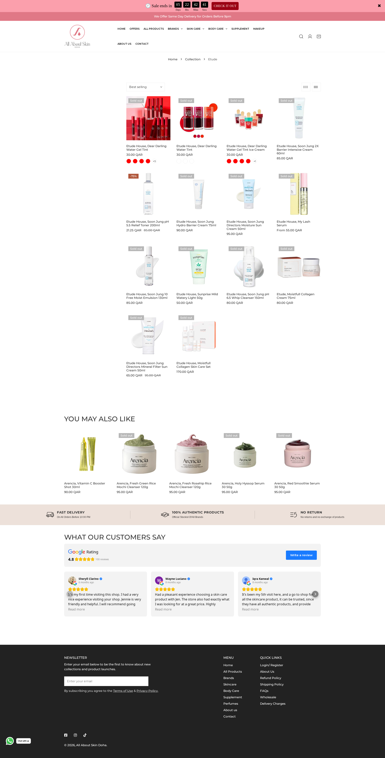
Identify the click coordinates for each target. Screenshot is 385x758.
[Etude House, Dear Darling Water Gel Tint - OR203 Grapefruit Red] (141, 161)
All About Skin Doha (91, 745)
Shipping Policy (272, 684)
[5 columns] (316, 87)
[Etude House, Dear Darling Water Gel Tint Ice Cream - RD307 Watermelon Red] (248, 161)
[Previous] (52, 457)
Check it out (225, 6)
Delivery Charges (273, 703)
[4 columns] (306, 87)
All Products (232, 671)
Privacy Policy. (147, 691)
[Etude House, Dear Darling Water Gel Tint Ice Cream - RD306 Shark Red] (241, 161)
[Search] (301, 36)
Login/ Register (271, 665)
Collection (193, 59)
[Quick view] (162, 135)
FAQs (264, 691)
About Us (267, 671)
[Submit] (143, 681)
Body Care (231, 691)
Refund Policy (270, 678)
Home (172, 59)
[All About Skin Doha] (77, 36)
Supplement (232, 697)
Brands (228, 678)
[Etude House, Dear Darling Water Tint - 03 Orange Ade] (191, 161)
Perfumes (230, 703)
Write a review (301, 555)
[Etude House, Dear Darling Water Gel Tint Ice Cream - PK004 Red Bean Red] (235, 161)
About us (230, 710)
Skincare (229, 684)
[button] (318, 36)
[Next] (332, 457)
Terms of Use (123, 691)
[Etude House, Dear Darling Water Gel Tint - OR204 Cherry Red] (148, 161)
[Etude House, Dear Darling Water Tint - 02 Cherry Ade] (185, 161)
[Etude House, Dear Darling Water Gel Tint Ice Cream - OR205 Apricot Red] (229, 161)
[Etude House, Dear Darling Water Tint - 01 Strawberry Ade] (178, 161)
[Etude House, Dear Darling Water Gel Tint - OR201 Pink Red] (135, 161)
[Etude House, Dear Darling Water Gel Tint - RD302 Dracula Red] (128, 161)
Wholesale (268, 697)
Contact (229, 716)
